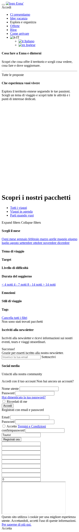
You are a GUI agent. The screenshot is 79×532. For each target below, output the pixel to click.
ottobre (38, 243)
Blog (13, 30)
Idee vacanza (18, 18)
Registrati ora (11, 439)
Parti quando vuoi (22, 215)
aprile (53, 239)
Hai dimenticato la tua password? (24, 397)
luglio (6, 243)
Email (5, 417)
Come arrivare (19, 33)
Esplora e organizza (23, 22)
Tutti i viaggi (18, 207)
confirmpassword (13, 430)
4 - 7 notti (20, 284)
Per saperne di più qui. (16, 524)
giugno (72, 239)
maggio (62, 239)
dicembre (63, 243)
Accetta (7, 528)
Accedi (7, 405)
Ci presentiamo (20, 14)
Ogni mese (9, 239)
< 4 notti (8, 284)
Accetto (12, 426)
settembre (26, 243)
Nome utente (10, 388)
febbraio (34, 239)
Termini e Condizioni (32, 426)
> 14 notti (49, 284)
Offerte (15, 26)
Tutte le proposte (14, 75)
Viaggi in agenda (21, 211)
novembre (50, 243)
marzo (44, 239)
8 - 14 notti (35, 284)
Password (8, 393)
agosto (15, 243)
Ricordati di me (17, 401)
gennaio (22, 239)
